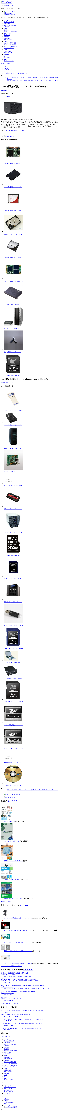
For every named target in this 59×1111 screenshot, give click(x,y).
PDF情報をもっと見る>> (7, 901)
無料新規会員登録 (9, 1102)
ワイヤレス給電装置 (9, 821)
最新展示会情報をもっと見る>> (9, 1003)
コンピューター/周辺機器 (11, 130)
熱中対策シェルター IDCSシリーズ (13, 861)
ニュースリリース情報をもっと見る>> (11, 966)
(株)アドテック (5, 90)
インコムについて (9, 1091)
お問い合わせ (7, 1085)
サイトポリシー (8, 1088)
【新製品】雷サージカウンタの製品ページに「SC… (18, 951)
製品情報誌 (7, 1093)
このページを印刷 (5, 96)
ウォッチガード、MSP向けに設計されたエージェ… (18, 930)
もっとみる (13, 801)
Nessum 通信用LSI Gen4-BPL (11, 879)
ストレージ (21, 130)
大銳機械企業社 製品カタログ (12, 841)
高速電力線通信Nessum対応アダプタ (14, 898)
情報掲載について (9, 1090)
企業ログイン (7, 1100)
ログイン (6, 1099)
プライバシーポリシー (10, 1087)
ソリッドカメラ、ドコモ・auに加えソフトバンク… (18, 942)
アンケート (7, 1105)
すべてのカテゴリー (6, 63)
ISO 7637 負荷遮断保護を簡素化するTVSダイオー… (18, 918)
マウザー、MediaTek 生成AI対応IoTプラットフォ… (18, 963)
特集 (5, 1103)
